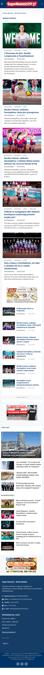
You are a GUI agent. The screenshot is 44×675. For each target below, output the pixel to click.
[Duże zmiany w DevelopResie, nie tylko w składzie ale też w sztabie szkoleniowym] (22, 245)
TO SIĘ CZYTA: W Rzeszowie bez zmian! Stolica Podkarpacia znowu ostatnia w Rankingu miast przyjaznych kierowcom (19, 452)
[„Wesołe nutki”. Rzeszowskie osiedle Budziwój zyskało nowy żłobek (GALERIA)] (7, 476)
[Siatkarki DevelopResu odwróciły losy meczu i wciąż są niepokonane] (9, 355)
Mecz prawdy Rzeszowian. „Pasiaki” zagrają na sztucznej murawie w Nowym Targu (28, 503)
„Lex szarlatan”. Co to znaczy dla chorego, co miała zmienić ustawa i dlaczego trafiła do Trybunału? (28, 464)
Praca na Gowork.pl (8, 632)
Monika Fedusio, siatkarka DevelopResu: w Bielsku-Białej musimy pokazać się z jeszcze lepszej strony (22, 161)
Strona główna (8, 13)
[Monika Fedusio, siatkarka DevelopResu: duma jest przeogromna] (22, 92)
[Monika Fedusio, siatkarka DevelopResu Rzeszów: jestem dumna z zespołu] (9, 340)
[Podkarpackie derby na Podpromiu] (9, 311)
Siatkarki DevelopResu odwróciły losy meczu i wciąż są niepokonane (29, 354)
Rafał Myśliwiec (9, 59)
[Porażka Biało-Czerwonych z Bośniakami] (7, 525)
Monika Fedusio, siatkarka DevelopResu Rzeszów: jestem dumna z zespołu (28, 339)
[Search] (42, 4)
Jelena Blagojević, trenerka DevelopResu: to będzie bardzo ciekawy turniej (26, 513)
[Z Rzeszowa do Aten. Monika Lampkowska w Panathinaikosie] (22, 35)
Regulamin (30, 659)
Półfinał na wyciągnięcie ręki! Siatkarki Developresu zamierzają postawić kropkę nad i (22, 214)
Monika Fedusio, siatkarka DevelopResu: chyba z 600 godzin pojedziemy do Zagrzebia (29, 325)
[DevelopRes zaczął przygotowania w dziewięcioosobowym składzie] (9, 383)
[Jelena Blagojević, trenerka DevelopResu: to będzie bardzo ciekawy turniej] (7, 514)
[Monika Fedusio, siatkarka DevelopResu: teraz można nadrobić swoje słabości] (9, 369)
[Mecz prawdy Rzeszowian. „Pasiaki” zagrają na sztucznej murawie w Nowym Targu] (7, 503)
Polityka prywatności (18, 659)
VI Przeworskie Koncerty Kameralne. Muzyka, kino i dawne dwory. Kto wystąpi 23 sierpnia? (28, 485)
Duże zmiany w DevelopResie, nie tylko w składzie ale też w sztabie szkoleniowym (22, 266)
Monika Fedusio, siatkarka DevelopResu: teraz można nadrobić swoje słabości (26, 368)
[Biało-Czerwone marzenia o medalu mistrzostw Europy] (7, 546)
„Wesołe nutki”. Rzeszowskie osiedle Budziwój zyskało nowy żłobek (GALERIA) (27, 475)
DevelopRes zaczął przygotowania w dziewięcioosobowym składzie (28, 383)
